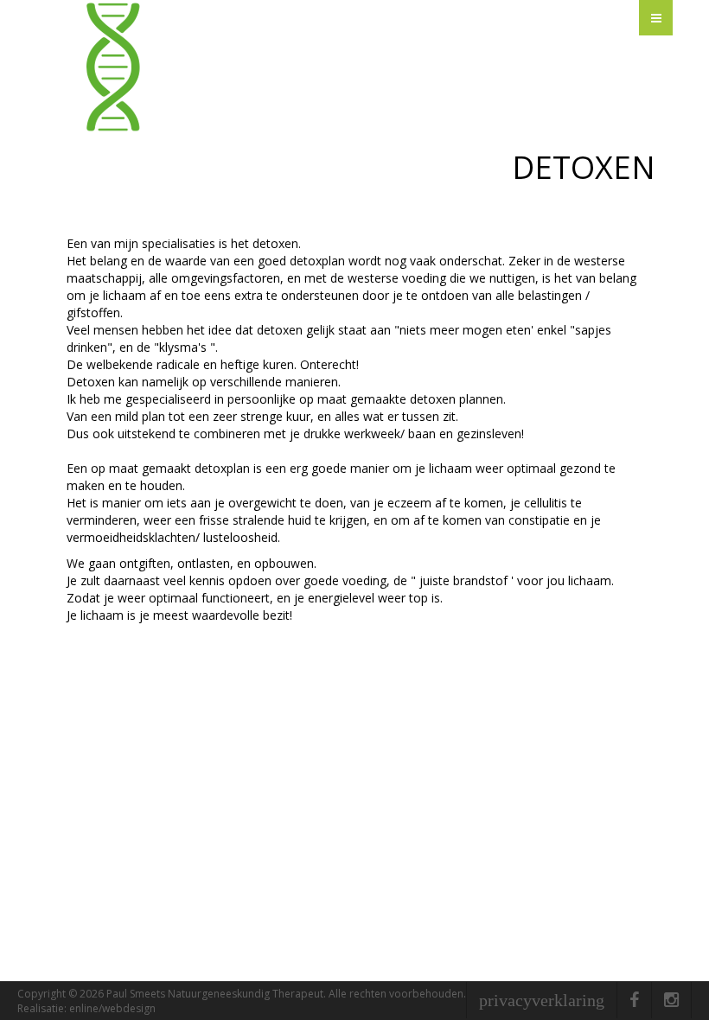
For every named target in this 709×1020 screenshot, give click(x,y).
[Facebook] (634, 1000)
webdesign (129, 1008)
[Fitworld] (310, 68)
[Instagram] (671, 1000)
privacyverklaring (541, 1000)
